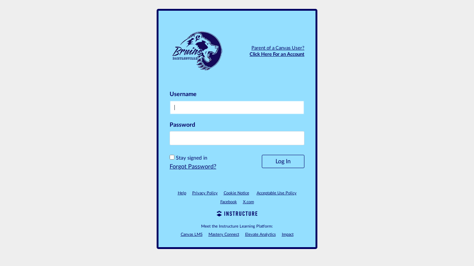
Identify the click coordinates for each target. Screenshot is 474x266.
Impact (288, 234)
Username (183, 94)
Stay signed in (191, 158)
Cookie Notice (236, 193)
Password (182, 125)
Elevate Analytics (260, 234)
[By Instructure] (237, 214)
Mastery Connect (223, 234)
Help (182, 193)
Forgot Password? (193, 167)
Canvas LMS (192, 234)
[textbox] (237, 138)
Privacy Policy (205, 193)
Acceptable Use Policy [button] (277, 193)
